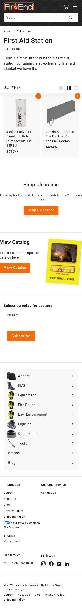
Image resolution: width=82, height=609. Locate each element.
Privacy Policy (13, 510)
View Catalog (15, 268)
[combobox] (41, 17)
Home (8, 31)
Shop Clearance (41, 210)
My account (12, 541)
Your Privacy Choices (25, 523)
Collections (24, 31)
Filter (15, 88)
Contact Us (48, 492)
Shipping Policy (14, 516)
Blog (7, 504)
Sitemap (9, 535)
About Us (10, 498)
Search (8, 492)
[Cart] (66, 6)
